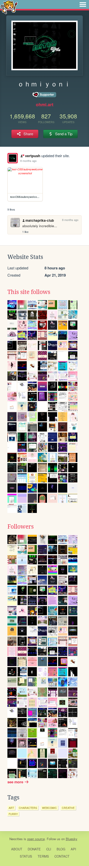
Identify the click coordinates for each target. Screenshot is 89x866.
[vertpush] (12, 158)
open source (36, 838)
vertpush (32, 155)
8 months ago (28, 161)
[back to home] (9, 6)
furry (13, 814)
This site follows (28, 292)
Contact (61, 856)
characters (28, 808)
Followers (20, 526)
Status (26, 856)
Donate (34, 849)
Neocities (16, 838)
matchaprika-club (39, 220)
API (73, 849)
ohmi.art (44, 104)
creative (68, 808)
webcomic (49, 808)
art (11, 808)
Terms (43, 856)
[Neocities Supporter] (44, 95)
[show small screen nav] (83, 4)
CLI (48, 849)
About (16, 849)
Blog (61, 849)
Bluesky (71, 838)
